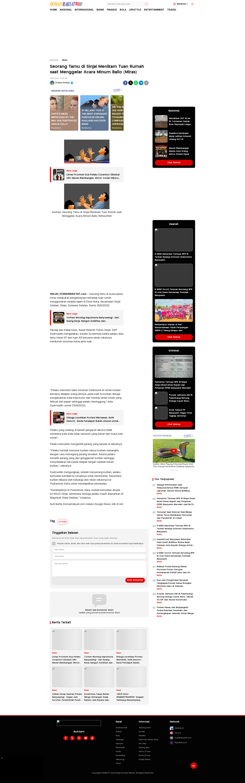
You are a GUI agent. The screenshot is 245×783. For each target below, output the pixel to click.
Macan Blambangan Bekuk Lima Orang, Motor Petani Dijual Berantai (179, 152)
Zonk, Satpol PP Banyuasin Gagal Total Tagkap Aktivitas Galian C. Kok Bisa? (180, 414)
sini (121, 504)
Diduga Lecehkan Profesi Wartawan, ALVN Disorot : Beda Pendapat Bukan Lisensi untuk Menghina (92, 420)
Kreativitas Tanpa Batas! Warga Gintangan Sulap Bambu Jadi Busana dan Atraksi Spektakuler (96, 698)
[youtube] (85, 738)
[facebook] (65, 738)
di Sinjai (62, 522)
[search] (146, 4)
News (64, 60)
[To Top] (193, 765)
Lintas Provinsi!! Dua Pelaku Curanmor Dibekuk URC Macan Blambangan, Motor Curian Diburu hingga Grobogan (93, 177)
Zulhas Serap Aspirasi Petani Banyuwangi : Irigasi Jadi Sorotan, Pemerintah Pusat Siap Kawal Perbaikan (67, 698)
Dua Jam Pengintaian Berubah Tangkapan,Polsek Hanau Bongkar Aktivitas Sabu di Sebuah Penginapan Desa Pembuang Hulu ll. (175, 584)
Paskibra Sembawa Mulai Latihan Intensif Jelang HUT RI (180, 136)
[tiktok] (92, 738)
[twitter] (72, 738)
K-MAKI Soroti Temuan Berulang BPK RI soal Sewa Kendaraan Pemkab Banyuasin (173, 292)
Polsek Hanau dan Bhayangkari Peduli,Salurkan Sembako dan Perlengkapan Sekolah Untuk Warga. (175, 610)
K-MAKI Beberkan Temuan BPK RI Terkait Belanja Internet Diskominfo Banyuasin (173, 257)
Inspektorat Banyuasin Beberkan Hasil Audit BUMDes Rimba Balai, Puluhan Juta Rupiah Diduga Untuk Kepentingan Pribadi (175, 543)
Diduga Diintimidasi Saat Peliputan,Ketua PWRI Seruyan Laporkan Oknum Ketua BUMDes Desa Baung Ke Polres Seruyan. (173, 489)
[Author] (52, 83)
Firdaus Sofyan (62, 83)
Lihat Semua (173, 163)
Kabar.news (70, 329)
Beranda (54, 60)
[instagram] (79, 738)
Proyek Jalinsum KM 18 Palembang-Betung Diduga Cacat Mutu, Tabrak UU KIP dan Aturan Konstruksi (180, 401)
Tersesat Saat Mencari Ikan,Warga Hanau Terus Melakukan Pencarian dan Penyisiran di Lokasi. (174, 515)
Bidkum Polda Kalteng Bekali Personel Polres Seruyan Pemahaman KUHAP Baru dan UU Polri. (173, 571)
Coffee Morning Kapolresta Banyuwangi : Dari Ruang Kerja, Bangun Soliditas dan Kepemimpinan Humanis (92, 320)
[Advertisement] (122, 34)
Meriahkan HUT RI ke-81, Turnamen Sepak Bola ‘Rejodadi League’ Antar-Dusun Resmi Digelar (181, 124)
